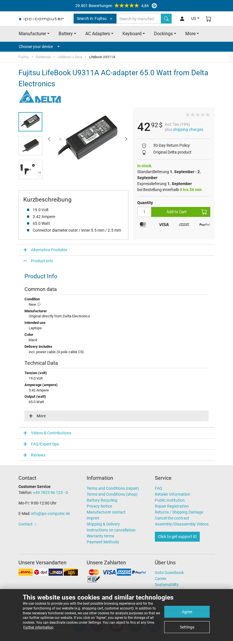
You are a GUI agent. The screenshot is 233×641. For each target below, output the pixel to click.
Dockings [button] (163, 33)
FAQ (158, 488)
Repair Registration (172, 506)
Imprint (93, 518)
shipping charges (188, 129)
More (41, 416)
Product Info (42, 261)
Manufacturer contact (106, 512)
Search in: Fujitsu (92, 18)
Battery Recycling (102, 500)
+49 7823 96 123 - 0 (50, 492)
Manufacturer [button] (32, 33)
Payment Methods (103, 542)
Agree (187, 611)
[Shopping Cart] (209, 19)
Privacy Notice (99, 506)
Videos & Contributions (51, 433)
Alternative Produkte (49, 250)
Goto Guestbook (169, 572)
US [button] (193, 18)
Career (161, 578)
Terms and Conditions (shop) (112, 494)
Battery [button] (66, 33)
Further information (38, 627)
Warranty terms (100, 536)
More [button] (190, 33)
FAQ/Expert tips (45, 444)
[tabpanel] (87, 139)
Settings (187, 627)
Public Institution (170, 500)
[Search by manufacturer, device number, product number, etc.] (166, 19)
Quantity (145, 202)
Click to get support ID (177, 536)
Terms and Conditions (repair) (113, 488)
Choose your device (36, 46)
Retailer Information (172, 494)
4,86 (112, 5)
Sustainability (167, 584)
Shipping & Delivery (103, 524)
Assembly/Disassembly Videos (182, 524)
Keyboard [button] (132, 33)
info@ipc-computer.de (50, 513)
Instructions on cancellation (111, 530)
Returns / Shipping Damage (179, 512)
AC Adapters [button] (97, 33)
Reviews (38, 455)
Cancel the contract (172, 518)
